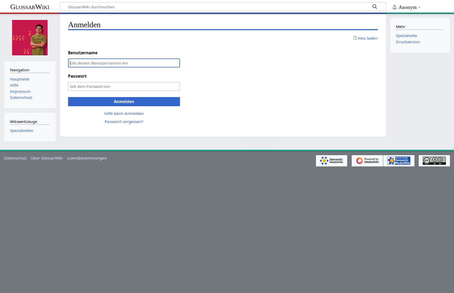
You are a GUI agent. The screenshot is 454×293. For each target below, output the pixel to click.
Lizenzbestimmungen (87, 158)
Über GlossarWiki (47, 158)
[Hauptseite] (30, 37)
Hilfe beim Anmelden (124, 113)
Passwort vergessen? (124, 121)
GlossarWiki (29, 7)
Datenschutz (15, 158)
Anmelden (124, 101)
